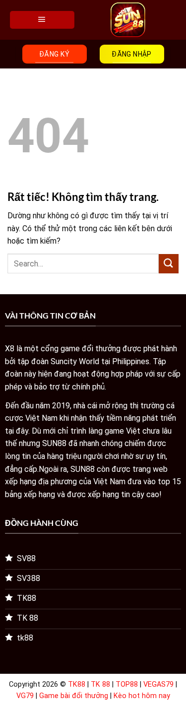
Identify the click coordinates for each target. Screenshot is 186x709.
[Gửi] (169, 263)
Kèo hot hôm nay (142, 696)
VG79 (25, 696)
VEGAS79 (158, 684)
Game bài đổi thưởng (73, 696)
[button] (42, 20)
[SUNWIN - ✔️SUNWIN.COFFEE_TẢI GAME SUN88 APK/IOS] (127, 19)
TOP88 (127, 684)
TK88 (76, 684)
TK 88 (100, 684)
